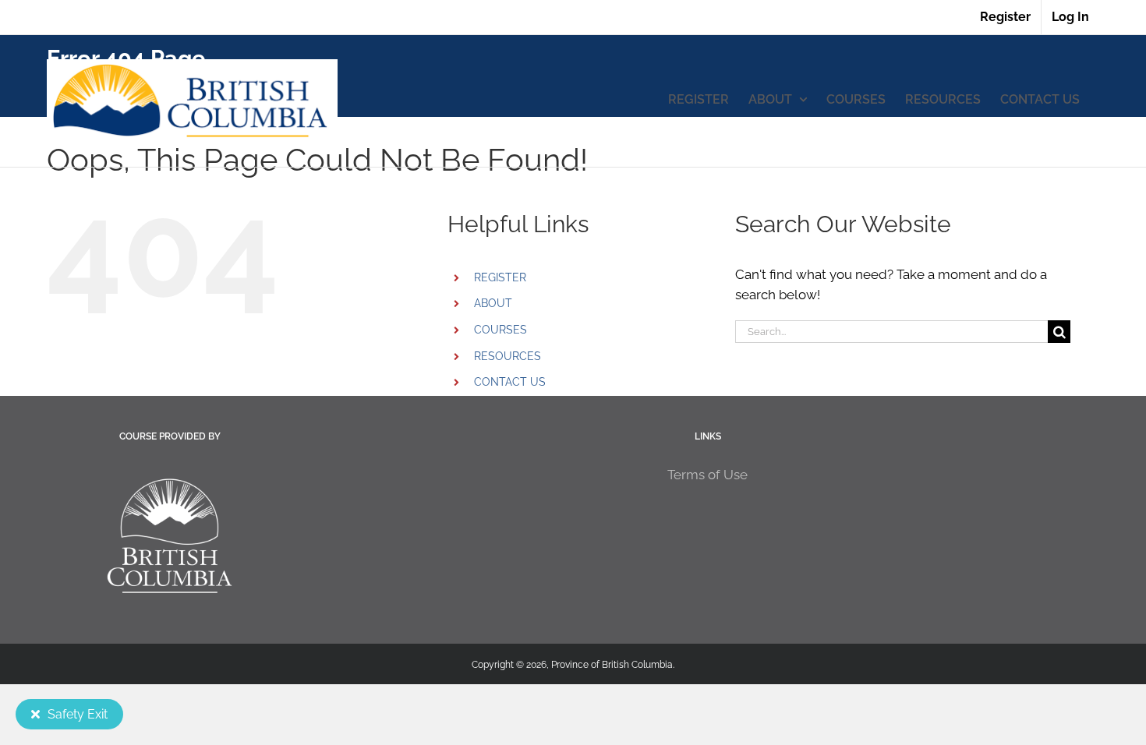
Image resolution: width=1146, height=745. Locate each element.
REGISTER (500, 277)
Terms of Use (707, 474)
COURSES (500, 329)
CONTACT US (510, 382)
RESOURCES (507, 356)
